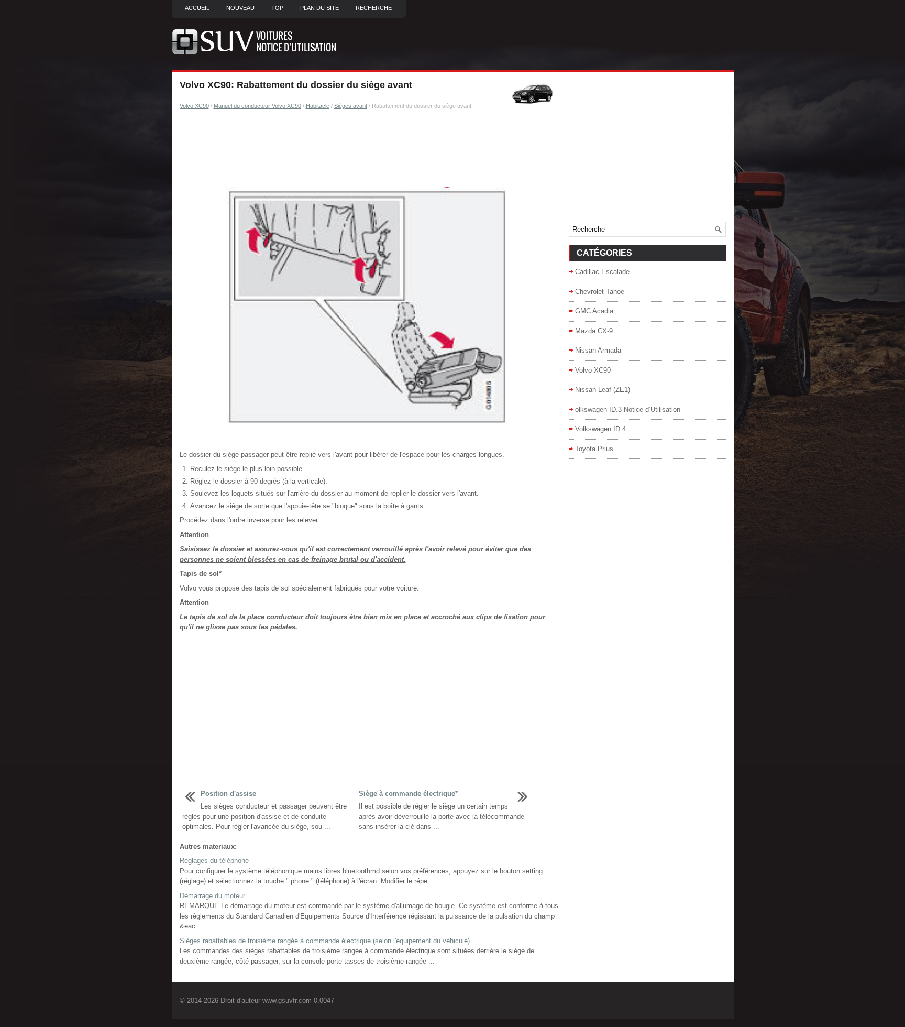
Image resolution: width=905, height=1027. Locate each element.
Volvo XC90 (194, 106)
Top (277, 8)
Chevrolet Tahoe (599, 292)
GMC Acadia (594, 311)
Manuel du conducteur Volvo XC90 (257, 106)
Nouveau (240, 8)
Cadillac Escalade (602, 272)
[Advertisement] (370, 150)
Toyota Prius (594, 449)
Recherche (374, 8)
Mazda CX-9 (594, 331)
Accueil (197, 8)
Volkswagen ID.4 (600, 429)
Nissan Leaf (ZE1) (602, 390)
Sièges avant (350, 106)
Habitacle (317, 106)
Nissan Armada (598, 350)
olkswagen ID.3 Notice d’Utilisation (627, 409)
